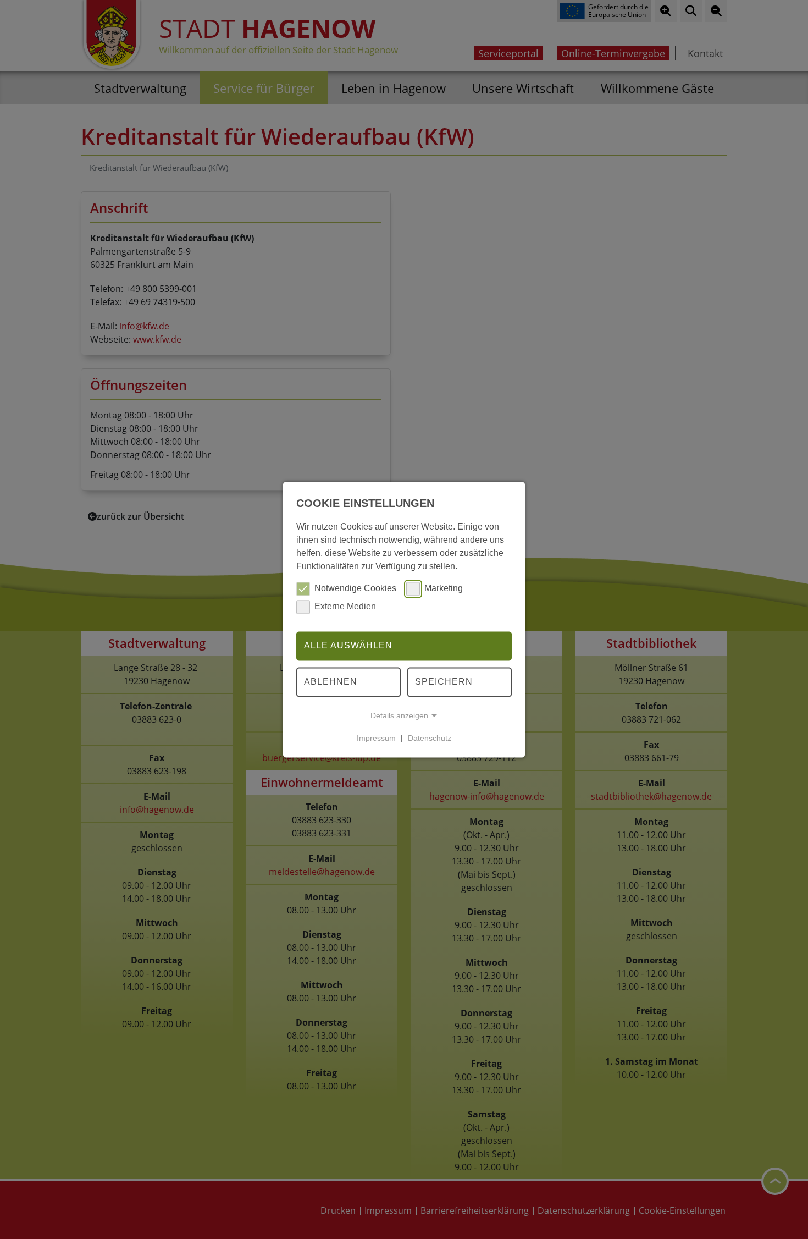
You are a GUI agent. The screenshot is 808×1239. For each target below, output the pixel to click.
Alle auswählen (348, 646)
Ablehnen (330, 681)
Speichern (444, 681)
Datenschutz (429, 738)
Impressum (376, 738)
